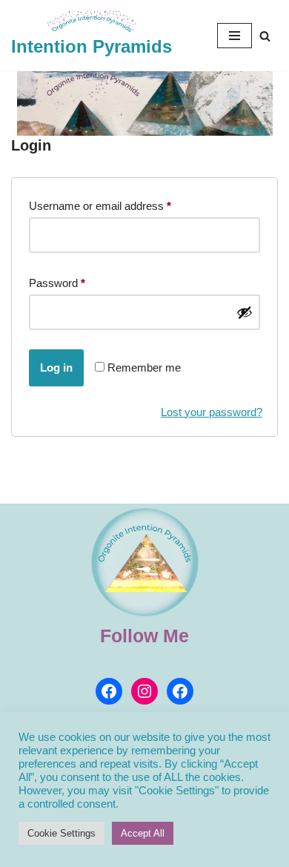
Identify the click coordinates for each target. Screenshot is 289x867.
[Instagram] (144, 691)
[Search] (264, 36)
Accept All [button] (143, 833)
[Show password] (244, 312)
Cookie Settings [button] (61, 833)
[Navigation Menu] (234, 35)
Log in (56, 367)
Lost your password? (211, 412)
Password (57, 282)
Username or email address (100, 205)
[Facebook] (109, 691)
